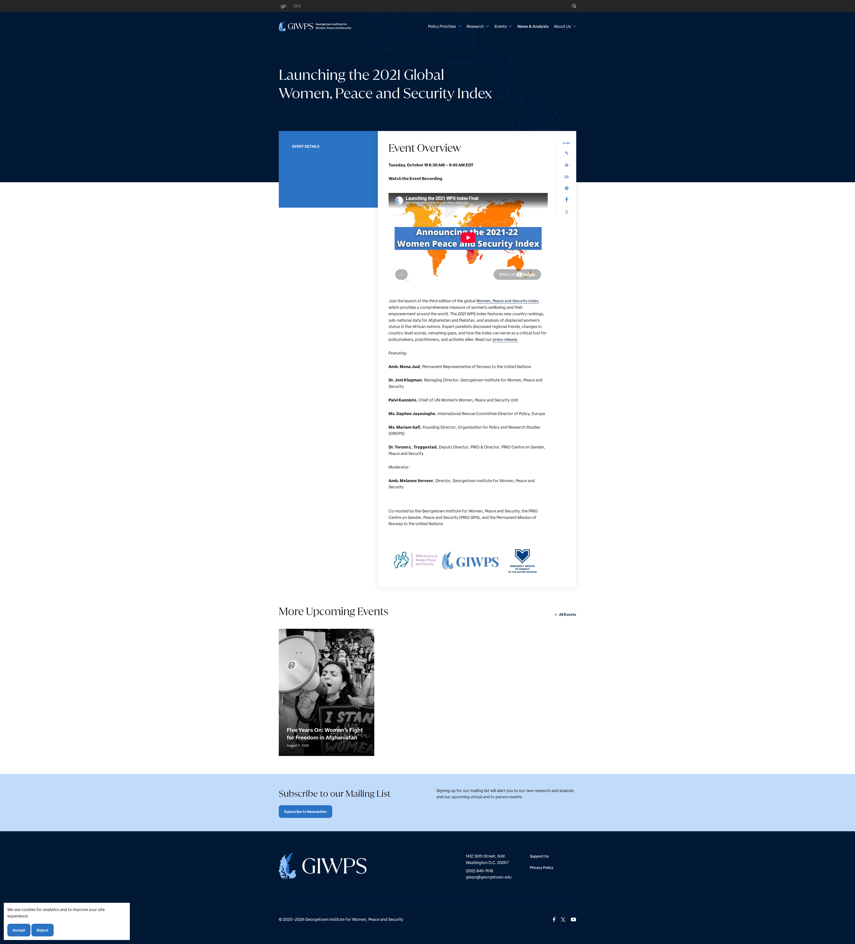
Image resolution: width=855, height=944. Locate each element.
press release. (505, 339)
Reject (42, 929)
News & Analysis (532, 26)
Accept (19, 929)
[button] (571, 6)
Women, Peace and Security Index (507, 300)
